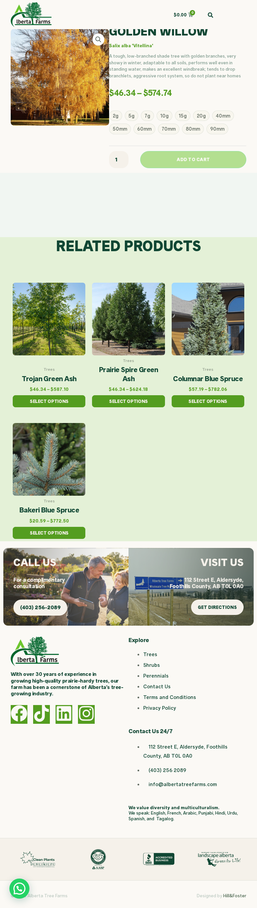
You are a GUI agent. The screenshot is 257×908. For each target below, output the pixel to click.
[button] (98, 39)
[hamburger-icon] (238, 14)
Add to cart (193, 159)
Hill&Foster (234, 895)
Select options (49, 401)
